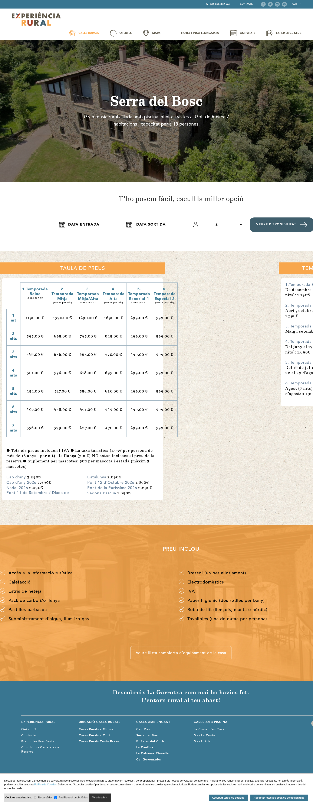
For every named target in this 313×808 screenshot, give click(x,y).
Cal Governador (149, 759)
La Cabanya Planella (152, 753)
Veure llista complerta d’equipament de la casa (181, 653)
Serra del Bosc (147, 735)
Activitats (247, 33)
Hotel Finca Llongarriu (200, 33)
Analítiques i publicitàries (73, 797)
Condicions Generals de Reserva (40, 749)
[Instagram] (277, 4)
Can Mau (143, 729)
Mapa (156, 33)
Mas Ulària (202, 741)
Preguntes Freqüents (37, 741)
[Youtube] (284, 4)
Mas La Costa (204, 735)
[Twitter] (270, 4)
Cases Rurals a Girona (96, 729)
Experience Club (288, 33)
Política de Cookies (45, 784)
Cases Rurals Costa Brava (99, 741)
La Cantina (144, 747)
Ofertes (125, 33)
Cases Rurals (89, 33)
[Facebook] (263, 4)
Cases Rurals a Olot (94, 735)
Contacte (246, 4)
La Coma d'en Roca (209, 729)
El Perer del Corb (150, 741)
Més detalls (99, 797)
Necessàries (45, 797)
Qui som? (28, 729)
